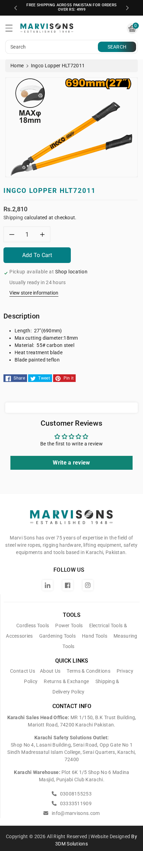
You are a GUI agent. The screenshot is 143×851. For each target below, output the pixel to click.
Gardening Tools (57, 636)
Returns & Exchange (66, 681)
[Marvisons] (71, 520)
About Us (50, 671)
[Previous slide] (15, 8)
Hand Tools (94, 636)
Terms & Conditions (88, 671)
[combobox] (52, 46)
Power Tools (69, 625)
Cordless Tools (32, 625)
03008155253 (75, 794)
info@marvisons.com (75, 813)
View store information (33, 293)
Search (117, 47)
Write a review (71, 462)
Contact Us (22, 671)
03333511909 (75, 803)
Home (17, 65)
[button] (12, 30)
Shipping (13, 217)
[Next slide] (127, 8)
